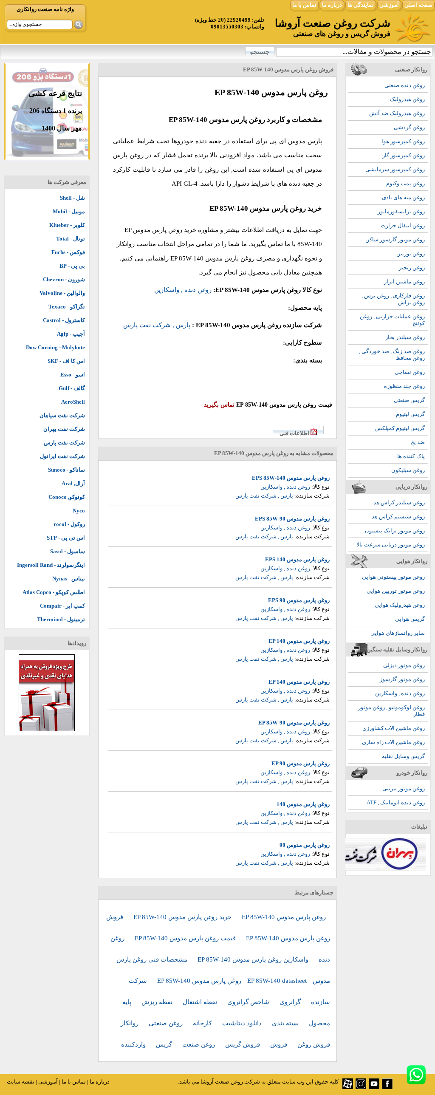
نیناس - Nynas (68, 578)
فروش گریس (243, 1044)
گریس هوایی (410, 619)
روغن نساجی (410, 372)
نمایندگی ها (360, 5)
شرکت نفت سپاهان (62, 415)
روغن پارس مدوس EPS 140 (297, 559)
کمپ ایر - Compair (62, 606)
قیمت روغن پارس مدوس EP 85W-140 (186, 938)
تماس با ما (304, 5)
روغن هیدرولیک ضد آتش (397, 113)
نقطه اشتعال (201, 1002)
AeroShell (73, 402)
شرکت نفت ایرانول (62, 456)
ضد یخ (418, 442)
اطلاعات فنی (294, 433)
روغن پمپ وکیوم (405, 183)
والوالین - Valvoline (62, 293)
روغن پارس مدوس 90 (305, 845)
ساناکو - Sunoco (66, 470)
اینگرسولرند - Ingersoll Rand (51, 565)
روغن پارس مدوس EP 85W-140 (284, 917)
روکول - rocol (69, 524)
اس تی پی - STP (66, 538)
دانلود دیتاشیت (242, 1023)
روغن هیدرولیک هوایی (400, 605)
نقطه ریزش (157, 1002)
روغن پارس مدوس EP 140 (299, 641)
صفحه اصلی (418, 5)
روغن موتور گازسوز (402, 679)
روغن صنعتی (166, 1023)
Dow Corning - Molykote (55, 347)
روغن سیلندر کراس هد (399, 502)
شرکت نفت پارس (64, 442)
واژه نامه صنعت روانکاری (45, 9)
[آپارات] (347, 1087)
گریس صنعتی (409, 400)
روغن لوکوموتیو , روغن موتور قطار (391, 710)
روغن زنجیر (412, 267)
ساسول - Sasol (67, 551)
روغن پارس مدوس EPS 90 (299, 600)
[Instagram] (361, 1087)
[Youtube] (374, 1087)
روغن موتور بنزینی (403, 788)
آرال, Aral (73, 483)
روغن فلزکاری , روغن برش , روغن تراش (393, 299)
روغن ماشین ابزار (404, 281)
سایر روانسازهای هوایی (397, 633)
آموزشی (389, 5)
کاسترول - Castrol (64, 320)
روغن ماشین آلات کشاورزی (393, 728)
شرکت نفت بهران (64, 429)
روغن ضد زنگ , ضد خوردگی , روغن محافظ (392, 354)
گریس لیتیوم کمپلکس (400, 428)
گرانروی (291, 1002)
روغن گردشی (409, 127)
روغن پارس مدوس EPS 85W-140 (291, 478)
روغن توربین (410, 253)
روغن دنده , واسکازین (400, 693)
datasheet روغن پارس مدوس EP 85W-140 (232, 980)
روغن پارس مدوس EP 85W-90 (294, 722)
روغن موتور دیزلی (404, 665)
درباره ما (332, 5)
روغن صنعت (199, 1044)
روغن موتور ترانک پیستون (395, 530)
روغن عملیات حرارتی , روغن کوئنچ (392, 319)
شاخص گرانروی (249, 1002)
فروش (279, 1044)
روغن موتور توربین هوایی (396, 591)
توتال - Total (70, 238)
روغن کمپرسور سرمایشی (395, 169)
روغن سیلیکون (408, 470)
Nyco (79, 510)
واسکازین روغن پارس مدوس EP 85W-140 (254, 959)
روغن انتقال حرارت (403, 225)
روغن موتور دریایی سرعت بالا (390, 544)
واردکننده (134, 1044)
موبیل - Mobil (69, 211)
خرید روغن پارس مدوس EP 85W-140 (183, 917)
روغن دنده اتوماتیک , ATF (396, 802)
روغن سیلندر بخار (405, 337)
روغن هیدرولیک (407, 99)
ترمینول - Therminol (61, 619)
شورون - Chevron (64, 279)
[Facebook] (387, 1087)
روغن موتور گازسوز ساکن (395, 239)
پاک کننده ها (411, 456)
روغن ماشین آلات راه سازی (393, 742)
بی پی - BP (72, 266)
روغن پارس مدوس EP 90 (300, 763)
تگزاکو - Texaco (66, 306)
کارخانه (203, 1023)
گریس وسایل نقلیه (403, 756)
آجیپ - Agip (71, 334)
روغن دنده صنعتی (404, 85)
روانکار (130, 1023)
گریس (165, 1044)
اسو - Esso (72, 374)
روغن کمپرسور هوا (403, 141)
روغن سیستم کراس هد (398, 516)
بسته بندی (286, 1023)
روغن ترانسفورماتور (401, 211)
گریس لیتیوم (410, 414)
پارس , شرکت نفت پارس (156, 325)
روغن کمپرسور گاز (403, 155)
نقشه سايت (20, 1081)
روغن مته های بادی (403, 197)
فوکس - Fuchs (68, 252)
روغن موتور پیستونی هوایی (393, 577)
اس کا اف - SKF (66, 361)
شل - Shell (72, 198)
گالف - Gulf (72, 388)
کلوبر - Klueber (67, 225)
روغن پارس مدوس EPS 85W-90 (292, 518)
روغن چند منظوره (404, 386)
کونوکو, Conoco (66, 497)
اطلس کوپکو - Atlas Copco (54, 592)
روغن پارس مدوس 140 (303, 804)
